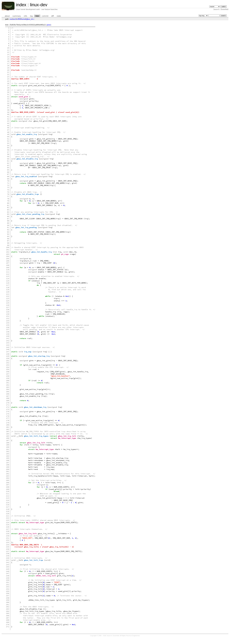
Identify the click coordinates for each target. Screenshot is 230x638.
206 (7, 482)
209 (7, 489)
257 (7, 595)
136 (7, 327)
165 (7, 391)
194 (7, 456)
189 (7, 445)
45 (8, 125)
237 (7, 551)
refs (25, 16)
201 (7, 471)
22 (8, 74)
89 (8, 223)
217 (7, 507)
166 (7, 394)
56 (8, 150)
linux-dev (38, 4)
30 (8, 92)
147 (7, 352)
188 (7, 443)
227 (7, 529)
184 (7, 434)
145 (7, 347)
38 (8, 110)
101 (7, 249)
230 (7, 536)
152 (7, 363)
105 (7, 258)
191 (7, 449)
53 (8, 143)
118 (7, 287)
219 (7, 511)
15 (8, 59)
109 (7, 267)
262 (7, 607)
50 (8, 136)
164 (7, 389)
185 (7, 436)
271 (7, 626)
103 (7, 254)
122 (7, 296)
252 (7, 584)
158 (7, 376)
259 (7, 600)
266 (7, 615)
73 (8, 187)
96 (8, 238)
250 (7, 580)
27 (8, 85)
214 (7, 500)
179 (7, 423)
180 (7, 425)
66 (8, 172)
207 (7, 485)
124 (7, 301)
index (21, 4)
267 (7, 618)
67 (8, 174)
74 (8, 190)
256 (7, 593)
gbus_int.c (30, 19)
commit (45, 16)
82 (8, 207)
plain (49, 25)
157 (7, 374)
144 (7, 345)
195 (7, 458)
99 (8, 245)
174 (7, 411)
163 (7, 387)
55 (8, 147)
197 (7, 462)
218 (7, 509)
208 (7, 487)
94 (8, 234)
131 (7, 316)
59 (8, 156)
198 (7, 465)
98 (8, 243)
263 (7, 609)
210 (7, 491)
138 (7, 332)
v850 (19, 19)
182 (7, 429)
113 (7, 276)
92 (8, 230)
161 (7, 383)
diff (52, 16)
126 (7, 305)
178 (7, 420)
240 (7, 558)
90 (8, 225)
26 (8, 83)
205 (7, 480)
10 (8, 48)
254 (7, 589)
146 (7, 349)
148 (7, 354)
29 (8, 90)
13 (8, 54)
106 (7, 261)
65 (8, 170)
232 (7, 540)
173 (7, 409)
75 (8, 192)
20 (8, 70)
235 (7, 547)
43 (8, 121)
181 (7, 427)
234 (7, 545)
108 (7, 265)
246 (7, 571)
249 (7, 578)
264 (7, 611)
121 (7, 294)
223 (7, 520)
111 (7, 272)
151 (7, 360)
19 (8, 68)
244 (7, 567)
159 (7, 378)
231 (7, 538)
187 (7, 440)
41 (8, 116)
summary (17, 16)
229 (7, 533)
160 (7, 380)
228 (7, 531)
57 (8, 152)
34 (8, 101)
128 (7, 309)
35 (8, 103)
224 (7, 522)
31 (8, 94)
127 (7, 307)
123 (7, 298)
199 (7, 467)
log (31, 16)
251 (7, 582)
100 (7, 247)
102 (7, 252)
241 (7, 560)
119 (7, 289)
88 (8, 221)
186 (7, 438)
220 (7, 513)
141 (7, 338)
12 (8, 52)
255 (7, 591)
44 (8, 123)
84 (8, 212)
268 (7, 620)
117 (7, 285)
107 (7, 263)
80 (8, 203)
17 (8, 63)
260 (7, 602)
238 (7, 553)
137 (7, 329)
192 (7, 451)
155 (7, 369)
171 (7, 405)
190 (7, 447)
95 (8, 236)
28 (8, 88)
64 (8, 167)
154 (7, 367)
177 (7, 418)
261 (7, 604)
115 (7, 281)
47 (8, 130)
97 (8, 241)
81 (8, 205)
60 (8, 159)
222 (7, 518)
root (11, 19)
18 (8, 65)
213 (7, 498)
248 (7, 576)
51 (8, 139)
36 (8, 105)
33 (8, 99)
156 (7, 371)
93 (8, 232)
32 (8, 97)
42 (8, 119)
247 (7, 573)
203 (7, 476)
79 (8, 201)
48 (8, 132)
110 (7, 269)
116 (7, 283)
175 (7, 414)
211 (7, 493)
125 (7, 303)
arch (14, 19)
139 (7, 334)
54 (8, 145)
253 (7, 587)
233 (7, 542)
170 (7, 403)
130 (7, 314)
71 (8, 183)
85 (8, 214)
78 (8, 199)
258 (7, 598)
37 (8, 108)
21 (8, 72)
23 (8, 77)
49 (8, 134)
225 (7, 524)
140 (7, 336)
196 (7, 460)
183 (7, 431)
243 (7, 565)
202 (7, 474)
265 (7, 613)
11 (8, 50)
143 (7, 343)
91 (8, 227)
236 (7, 549)
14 (8, 57)
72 (8, 185)
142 (7, 340)
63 (8, 165)
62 (8, 163)
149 (7, 356)
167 (7, 396)
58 (8, 154)
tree (37, 16)
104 (7, 256)
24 (8, 79)
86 (8, 216)
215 (7, 502)
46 (8, 128)
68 (8, 176)
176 (7, 416)
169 (7, 400)
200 (7, 469)
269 (7, 622)
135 (7, 325)
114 (7, 278)
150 (7, 358)
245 (7, 569)
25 (8, 81)
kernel (23, 19)
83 (8, 210)
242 (7, 562)
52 (8, 141)
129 (7, 312)
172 (7, 407)
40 (8, 114)
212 (7, 496)
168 (7, 398)
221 (7, 516)
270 (7, 624)
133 (7, 321)
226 (7, 527)
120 (7, 292)
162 (7, 385)
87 (8, 219)
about (7, 16)
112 (7, 274)
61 (8, 161)
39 (8, 112)
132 (7, 318)
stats (59, 16)
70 (8, 181)
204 (7, 478)
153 (7, 365)
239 (7, 556)
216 (7, 505)
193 (7, 454)
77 (8, 196)
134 (7, 323)
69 (8, 179)
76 (8, 194)
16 (8, 61)
